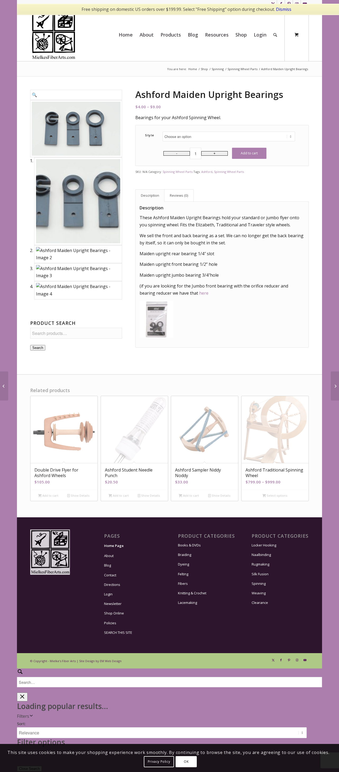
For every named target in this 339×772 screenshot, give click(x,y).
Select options (276, 495)
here (203, 293)
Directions (112, 584)
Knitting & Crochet (192, 593)
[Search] (275, 34)
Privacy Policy (159, 761)
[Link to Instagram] (297, 660)
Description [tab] (150, 195)
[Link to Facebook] (281, 660)
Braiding (184, 554)
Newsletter (113, 603)
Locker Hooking (264, 545)
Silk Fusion (260, 574)
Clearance (260, 602)
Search (37, 348)
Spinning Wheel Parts (178, 172)
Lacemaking (187, 602)
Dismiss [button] (283, 9)
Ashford (206, 172)
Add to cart (249, 153)
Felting (183, 574)
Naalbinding (261, 554)
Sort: (21, 723)
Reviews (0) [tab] (179, 195)
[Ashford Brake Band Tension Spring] (4, 386)
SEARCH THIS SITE (118, 632)
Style (149, 135)
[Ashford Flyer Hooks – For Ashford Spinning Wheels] (335, 386)
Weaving (259, 593)
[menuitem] (125, 34)
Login (108, 594)
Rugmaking (260, 564)
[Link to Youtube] (305, 660)
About (109, 555)
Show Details (80, 495)
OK (186, 761)
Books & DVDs (189, 545)
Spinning (259, 583)
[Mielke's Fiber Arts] (53, 34)
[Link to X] (273, 660)
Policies (110, 623)
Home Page (114, 545)
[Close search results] (22, 697)
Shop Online (114, 613)
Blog (107, 565)
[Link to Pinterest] (289, 660)
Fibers (183, 583)
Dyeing (183, 564)
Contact (110, 575)
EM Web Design (111, 661)
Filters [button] (23, 716)
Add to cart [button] (50, 495)
